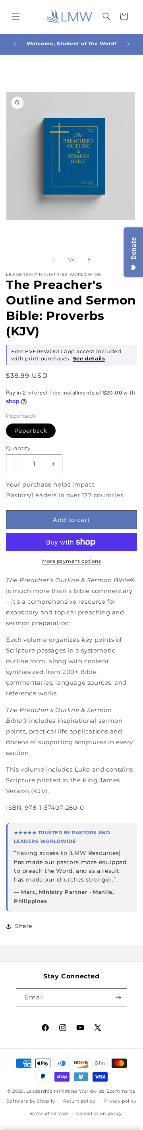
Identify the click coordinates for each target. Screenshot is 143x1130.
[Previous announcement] (14, 44)
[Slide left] (54, 259)
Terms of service (48, 1113)
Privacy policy (120, 1101)
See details (89, 359)
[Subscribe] (118, 997)
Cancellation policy (99, 1113)
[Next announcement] (128, 44)
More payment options (71, 561)
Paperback (30, 430)
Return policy (79, 1101)
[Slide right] (89, 259)
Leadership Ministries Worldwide (65, 1091)
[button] (16, 16)
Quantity (18, 448)
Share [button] (23, 926)
